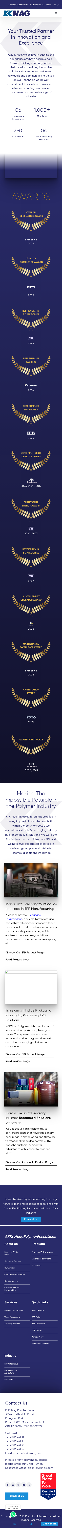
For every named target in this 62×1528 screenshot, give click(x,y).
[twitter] (13, 1484)
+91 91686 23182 (14, 1445)
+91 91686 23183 (14, 1449)
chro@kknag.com (42, 1468)
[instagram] (18, 1484)
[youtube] (23, 1484)
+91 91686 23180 (14, 1437)
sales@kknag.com (31, 1453)
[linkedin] (29, 1484)
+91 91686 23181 (14, 1441)
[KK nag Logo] (16, 12)
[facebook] (7, 1484)
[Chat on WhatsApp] (13, 1511)
